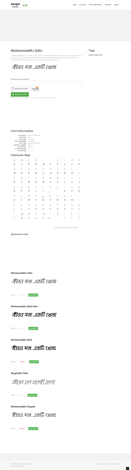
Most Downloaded (95, 5)
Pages (118, 464)
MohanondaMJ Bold (21, 340)
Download (34, 295)
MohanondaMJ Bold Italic (24, 306)
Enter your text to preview (20, 79)
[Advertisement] (65, 25)
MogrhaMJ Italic (19, 373)
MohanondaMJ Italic (21, 273)
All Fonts (83, 5)
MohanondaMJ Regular (23, 406)
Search (116, 5)
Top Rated (108, 5)
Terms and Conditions (110, 464)
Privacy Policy (100, 464)
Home (74, 5)
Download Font (20, 94)
